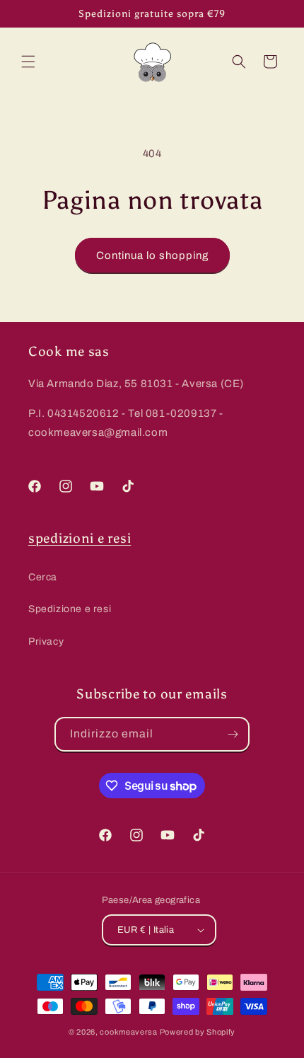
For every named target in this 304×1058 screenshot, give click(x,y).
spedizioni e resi (79, 538)
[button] (28, 61)
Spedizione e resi (69, 609)
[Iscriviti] (232, 734)
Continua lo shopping (152, 255)
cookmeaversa (128, 1032)
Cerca (42, 577)
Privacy (46, 641)
